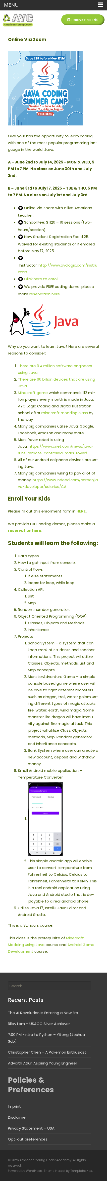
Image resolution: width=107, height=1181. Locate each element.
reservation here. (45, 294)
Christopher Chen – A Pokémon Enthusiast (47, 1052)
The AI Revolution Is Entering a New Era (43, 1012)
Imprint (14, 1106)
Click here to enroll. (41, 278)
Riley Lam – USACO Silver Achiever (39, 1023)
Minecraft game (33, 392)
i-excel (60, 1171)
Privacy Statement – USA (31, 1128)
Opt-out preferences (28, 1139)
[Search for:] (49, 985)
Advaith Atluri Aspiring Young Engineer (42, 1063)
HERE (81, 511)
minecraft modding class (64, 412)
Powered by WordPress (25, 1171)
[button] (83, 19)
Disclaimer (17, 1117)
